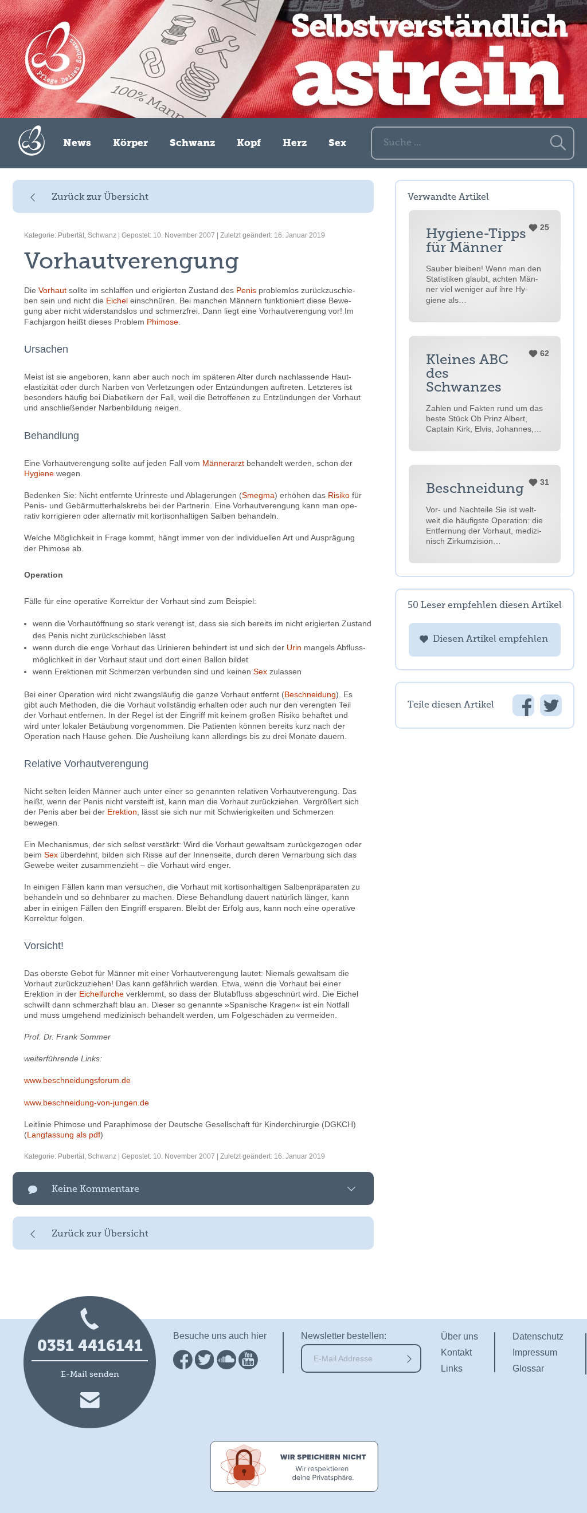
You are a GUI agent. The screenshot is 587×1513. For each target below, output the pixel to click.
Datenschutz (537, 1336)
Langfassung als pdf (63, 1134)
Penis (246, 290)
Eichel (117, 300)
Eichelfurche (101, 993)
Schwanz (192, 143)
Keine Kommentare (95, 1189)
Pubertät (71, 235)
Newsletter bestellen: (343, 1336)
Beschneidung (310, 694)
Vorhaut (52, 290)
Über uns (459, 1336)
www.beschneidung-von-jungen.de (86, 1102)
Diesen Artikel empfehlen (490, 639)
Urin (294, 647)
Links (452, 1368)
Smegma (258, 495)
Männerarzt (223, 463)
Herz (295, 143)
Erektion (122, 811)
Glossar (528, 1368)
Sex (337, 143)
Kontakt (456, 1352)
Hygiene (39, 473)
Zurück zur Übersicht (100, 197)
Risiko (339, 495)
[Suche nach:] (472, 142)
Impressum (534, 1352)
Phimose (162, 321)
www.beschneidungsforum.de (77, 1080)
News (77, 143)
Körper (130, 143)
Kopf (249, 143)
